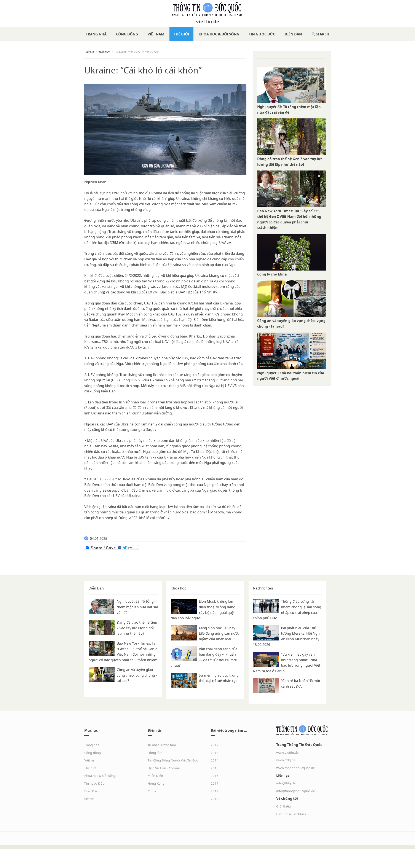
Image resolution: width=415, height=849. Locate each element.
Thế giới (181, 34)
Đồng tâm (155, 752)
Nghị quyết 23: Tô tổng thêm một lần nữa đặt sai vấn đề (137, 607)
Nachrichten (263, 588)
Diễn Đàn (293, 34)
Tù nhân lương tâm (162, 745)
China (152, 791)
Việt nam (156, 34)
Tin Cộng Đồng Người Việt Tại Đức (173, 760)
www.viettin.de (287, 752)
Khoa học (178, 588)
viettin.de (207, 21)
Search (322, 34)
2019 (215, 798)
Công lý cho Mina (272, 274)
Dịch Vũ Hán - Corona (164, 768)
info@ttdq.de (285, 783)
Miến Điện (155, 775)
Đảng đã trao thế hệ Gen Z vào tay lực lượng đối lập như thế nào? (137, 628)
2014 (215, 760)
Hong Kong (156, 783)
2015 (215, 768)
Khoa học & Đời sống (219, 34)
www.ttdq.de (285, 760)
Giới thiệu (283, 806)
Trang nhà (96, 34)
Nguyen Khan (95, 182)
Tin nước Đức (262, 34)
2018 (215, 791)
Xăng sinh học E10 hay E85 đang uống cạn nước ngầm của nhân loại (219, 633)
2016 (215, 775)
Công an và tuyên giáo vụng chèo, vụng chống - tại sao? (137, 675)
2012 (215, 745)
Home (90, 52)
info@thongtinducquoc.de (295, 791)
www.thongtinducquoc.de (295, 768)
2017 (215, 783)
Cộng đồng (127, 34)
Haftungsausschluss (291, 814)
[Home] (207, 9)
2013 (215, 752)
